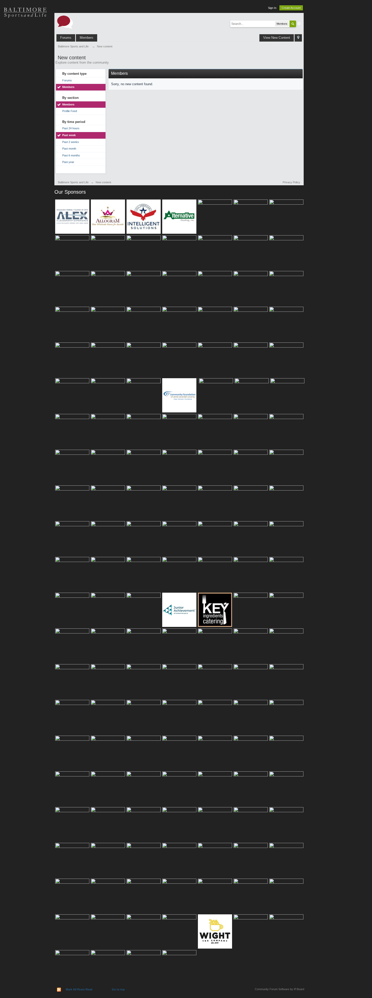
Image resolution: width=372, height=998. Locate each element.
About (25, 119)
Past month (69, 148)
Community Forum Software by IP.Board (279, 989)
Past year (68, 162)
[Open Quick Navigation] (298, 38)
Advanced (299, 24)
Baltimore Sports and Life (73, 182)
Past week (69, 135)
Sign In (272, 7)
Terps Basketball (25, 66)
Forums (65, 38)
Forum (25, 101)
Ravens (25, 48)
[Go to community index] (65, 22)
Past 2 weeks (70, 141)
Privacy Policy (291, 182)
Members (86, 38)
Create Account (291, 7)
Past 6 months (71, 155)
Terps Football (25, 84)
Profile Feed (69, 111)
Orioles (25, 30)
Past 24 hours (70, 128)
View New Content (276, 38)
